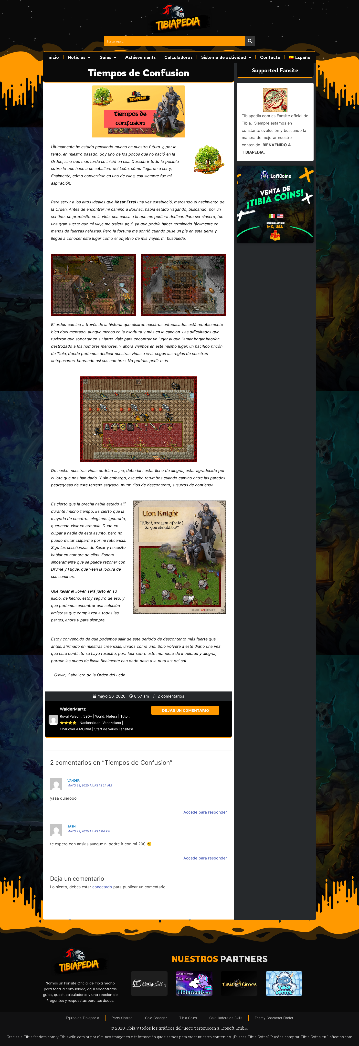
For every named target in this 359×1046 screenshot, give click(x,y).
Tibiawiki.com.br (74, 1036)
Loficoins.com (339, 1036)
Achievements (140, 57)
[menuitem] (300, 57)
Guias (105, 57)
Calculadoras (178, 57)
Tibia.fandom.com (39, 1036)
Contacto (270, 57)
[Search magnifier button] (250, 41)
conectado (102, 886)
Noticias (76, 57)
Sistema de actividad (223, 57)
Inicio (53, 57)
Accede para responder (205, 812)
